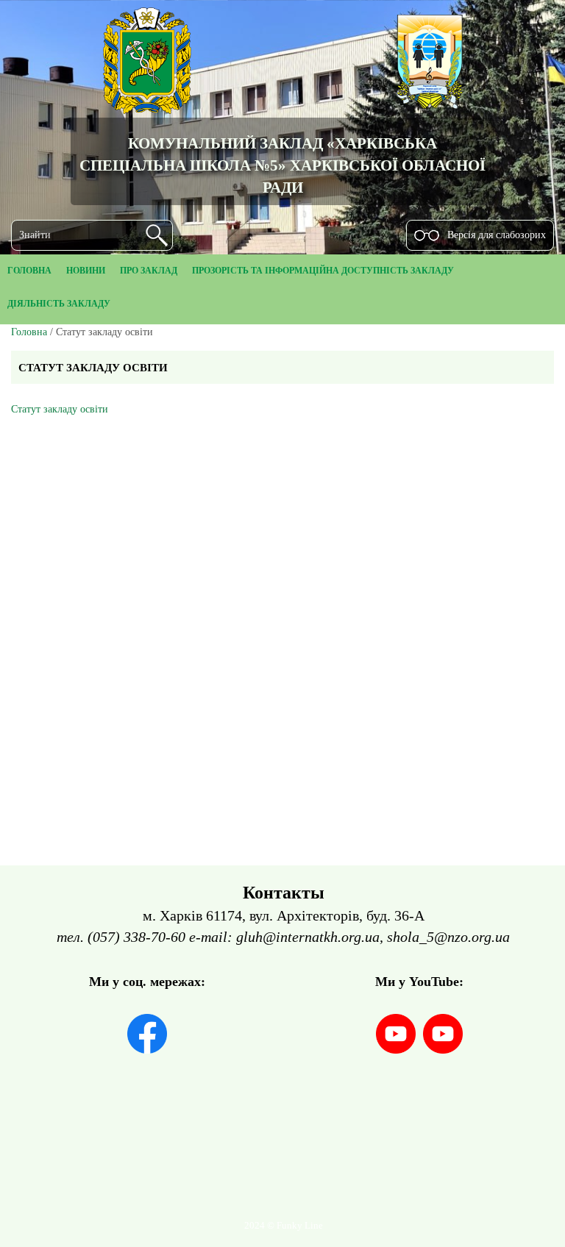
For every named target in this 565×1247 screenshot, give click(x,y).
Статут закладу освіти (59, 409)
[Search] (156, 235)
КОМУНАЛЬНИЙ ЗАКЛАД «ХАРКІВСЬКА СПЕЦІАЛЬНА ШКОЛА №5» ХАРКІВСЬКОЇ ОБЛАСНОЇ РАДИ (282, 165)
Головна (29, 331)
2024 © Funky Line (283, 1226)
